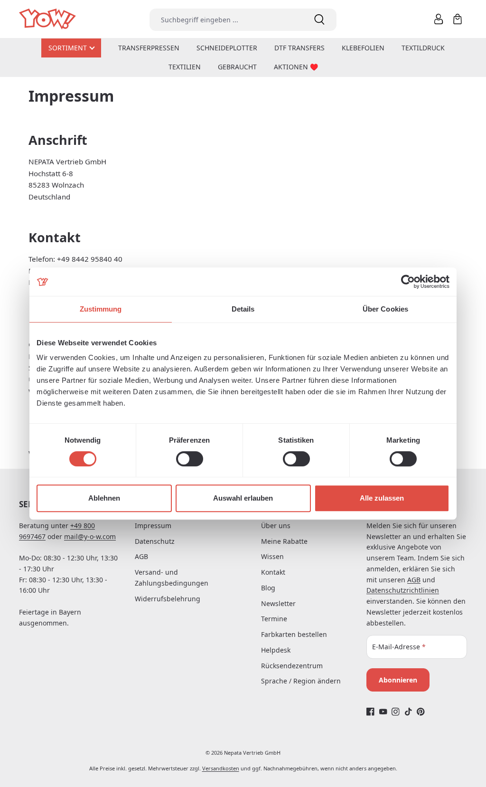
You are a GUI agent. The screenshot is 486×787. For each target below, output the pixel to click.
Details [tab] (243, 309)
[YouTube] (383, 711)
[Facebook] (370, 711)
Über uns (275, 525)
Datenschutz (155, 541)
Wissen (272, 556)
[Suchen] (319, 20)
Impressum (153, 525)
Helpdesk (275, 649)
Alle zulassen (382, 498)
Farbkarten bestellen (294, 634)
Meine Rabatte (284, 541)
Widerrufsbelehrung (167, 598)
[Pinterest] (421, 711)
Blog (268, 587)
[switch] (189, 458)
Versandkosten (220, 768)
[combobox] (226, 20)
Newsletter (278, 603)
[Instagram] (396, 711)
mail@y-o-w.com (90, 536)
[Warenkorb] (457, 19)
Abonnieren (398, 679)
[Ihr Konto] (438, 19)
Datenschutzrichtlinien (402, 590)
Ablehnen (104, 498)
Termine (274, 618)
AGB (141, 556)
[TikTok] (408, 711)
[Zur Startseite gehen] (48, 19)
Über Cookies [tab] (385, 309)
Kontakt (273, 572)
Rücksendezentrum (292, 665)
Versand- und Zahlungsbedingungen (171, 578)
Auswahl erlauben (243, 498)
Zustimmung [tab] (101, 309)
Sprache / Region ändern (301, 680)
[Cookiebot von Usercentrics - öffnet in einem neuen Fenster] (407, 282)
